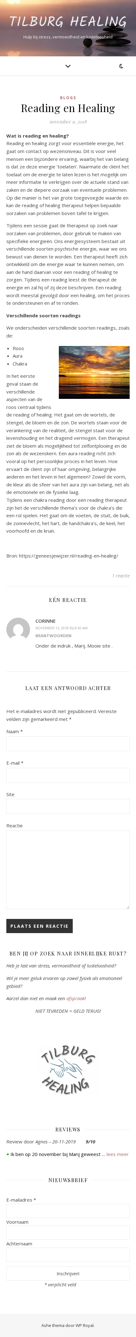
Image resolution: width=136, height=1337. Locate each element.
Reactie (14, 825)
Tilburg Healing (68, 23)
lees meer (118, 1154)
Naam (14, 731)
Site (10, 794)
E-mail (14, 763)
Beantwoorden (53, 635)
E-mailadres (21, 1200)
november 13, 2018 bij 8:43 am (61, 628)
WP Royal (85, 1325)
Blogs (68, 97)
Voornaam (17, 1222)
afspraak (75, 998)
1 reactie (121, 575)
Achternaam (19, 1243)
